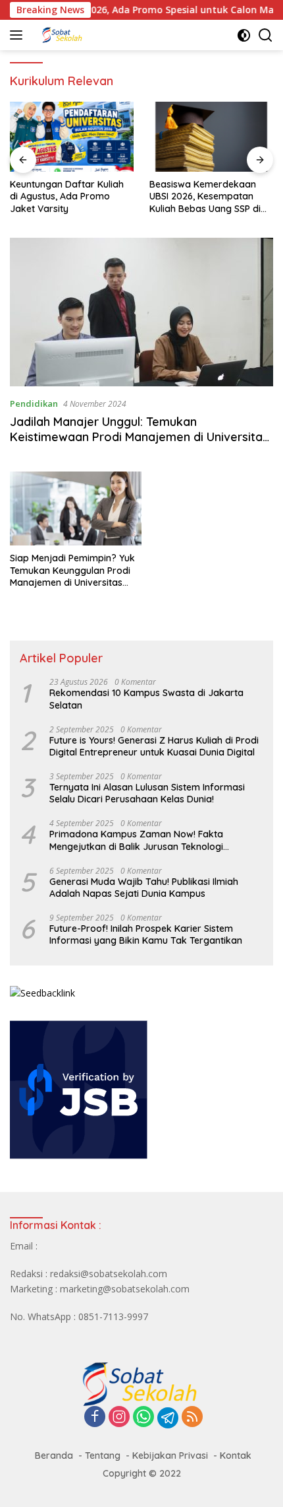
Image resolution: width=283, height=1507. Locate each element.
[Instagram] (119, 1417)
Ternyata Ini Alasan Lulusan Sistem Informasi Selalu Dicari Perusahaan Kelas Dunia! (147, 793)
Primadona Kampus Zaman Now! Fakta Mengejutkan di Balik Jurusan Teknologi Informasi (136, 840)
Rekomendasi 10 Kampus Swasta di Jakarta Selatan (146, 699)
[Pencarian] (265, 35)
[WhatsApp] (143, 1417)
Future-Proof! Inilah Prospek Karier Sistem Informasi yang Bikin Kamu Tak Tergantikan (145, 934)
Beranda (54, 1455)
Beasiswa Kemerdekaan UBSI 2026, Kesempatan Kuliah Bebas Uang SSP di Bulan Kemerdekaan (205, 196)
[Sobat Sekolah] (98, 35)
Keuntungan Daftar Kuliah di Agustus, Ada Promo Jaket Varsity (67, 196)
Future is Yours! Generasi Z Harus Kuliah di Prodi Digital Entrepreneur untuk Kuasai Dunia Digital (154, 746)
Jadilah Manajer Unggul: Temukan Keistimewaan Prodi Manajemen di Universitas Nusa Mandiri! (139, 437)
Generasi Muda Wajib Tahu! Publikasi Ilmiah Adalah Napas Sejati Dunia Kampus (143, 887)
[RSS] (192, 1417)
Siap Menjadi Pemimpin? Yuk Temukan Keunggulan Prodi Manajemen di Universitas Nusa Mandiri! (72, 570)
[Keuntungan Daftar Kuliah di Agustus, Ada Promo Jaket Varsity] (72, 137)
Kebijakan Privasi (170, 1455)
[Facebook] (94, 1417)
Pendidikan (34, 403)
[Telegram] (167, 1417)
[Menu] (19, 35)
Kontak (235, 1455)
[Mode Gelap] (243, 35)
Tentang (102, 1455)
